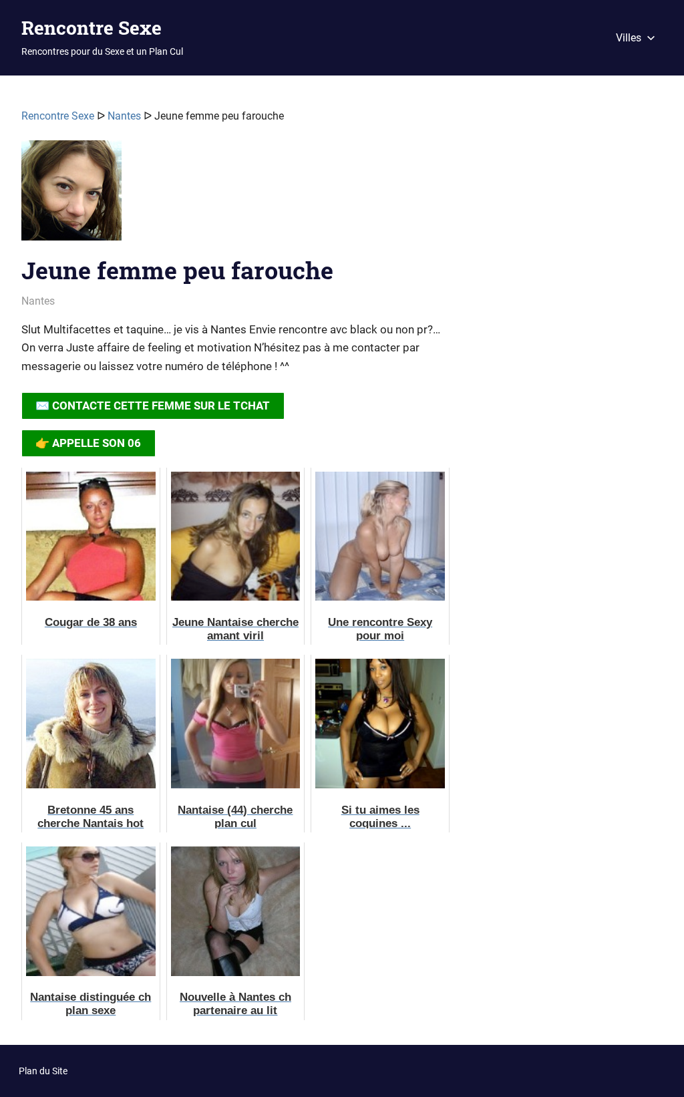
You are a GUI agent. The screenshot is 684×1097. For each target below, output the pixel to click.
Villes (628, 37)
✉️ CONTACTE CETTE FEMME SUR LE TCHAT (152, 405)
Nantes (124, 116)
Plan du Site (43, 1071)
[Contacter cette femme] (71, 195)
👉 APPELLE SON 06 (88, 443)
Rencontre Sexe (91, 27)
